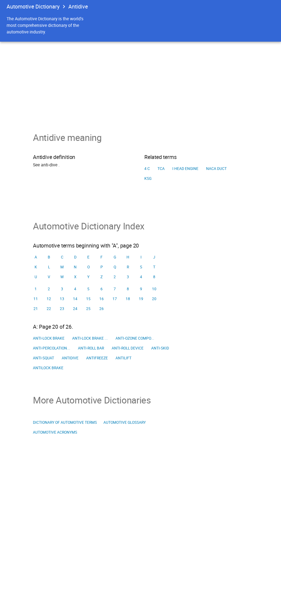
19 (141, 298)
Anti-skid (160, 348)
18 (128, 298)
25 (88, 308)
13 (62, 298)
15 (88, 298)
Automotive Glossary (124, 422)
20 (154, 298)
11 (35, 298)
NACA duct (216, 168)
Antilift (123, 358)
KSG (147, 178)
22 (49, 308)
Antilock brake (48, 367)
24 (75, 308)
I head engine (185, 168)
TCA (161, 168)
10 (154, 288)
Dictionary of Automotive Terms (65, 422)
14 (75, 298)
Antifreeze (97, 358)
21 (35, 308)
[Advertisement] (140, 82)
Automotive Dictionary (33, 6)
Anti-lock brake (48, 338)
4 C (147, 168)
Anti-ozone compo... (135, 338)
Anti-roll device (128, 348)
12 (49, 298)
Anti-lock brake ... (90, 338)
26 (101, 308)
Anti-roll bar (91, 348)
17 (115, 298)
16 (101, 298)
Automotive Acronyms (55, 432)
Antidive (70, 358)
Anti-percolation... (51, 348)
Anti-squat (43, 358)
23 (62, 308)
